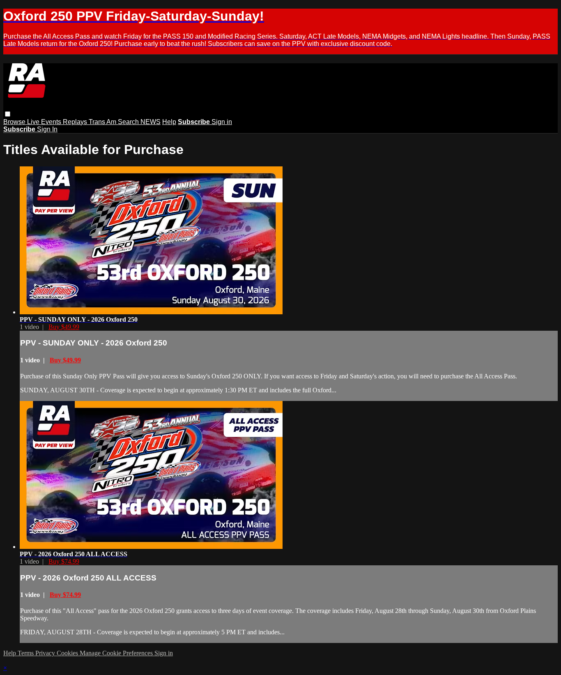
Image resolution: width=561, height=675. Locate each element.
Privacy (46, 653)
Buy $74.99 (63, 561)
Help (169, 121)
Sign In (47, 129)
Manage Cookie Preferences (117, 653)
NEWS (150, 121)
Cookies (68, 653)
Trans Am (103, 121)
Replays (76, 121)
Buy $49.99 (63, 326)
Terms (26, 653)
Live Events (45, 121)
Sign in (222, 121)
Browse (15, 121)
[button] (7, 114)
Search (129, 121)
